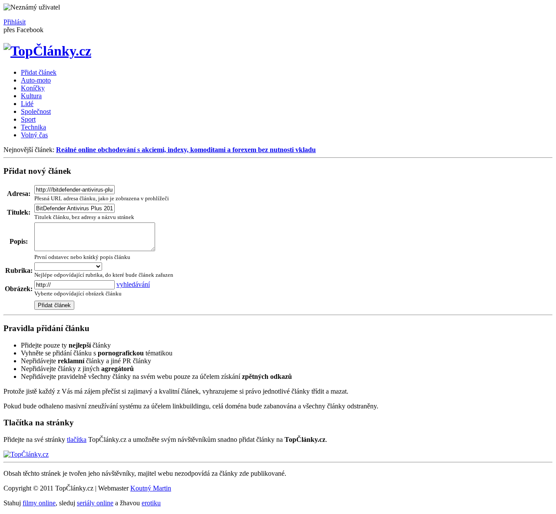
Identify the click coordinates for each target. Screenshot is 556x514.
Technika (33, 127)
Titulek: (18, 212)
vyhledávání (133, 284)
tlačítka (76, 439)
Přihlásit (14, 22)
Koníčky (33, 88)
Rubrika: (19, 270)
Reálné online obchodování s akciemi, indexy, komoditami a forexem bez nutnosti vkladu (186, 149)
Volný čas (34, 135)
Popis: (19, 241)
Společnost (36, 111)
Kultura (31, 95)
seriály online (95, 503)
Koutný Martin (150, 488)
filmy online (39, 503)
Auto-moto (36, 80)
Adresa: (18, 193)
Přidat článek (38, 72)
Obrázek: (19, 288)
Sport (28, 119)
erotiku (151, 503)
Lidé (27, 103)
